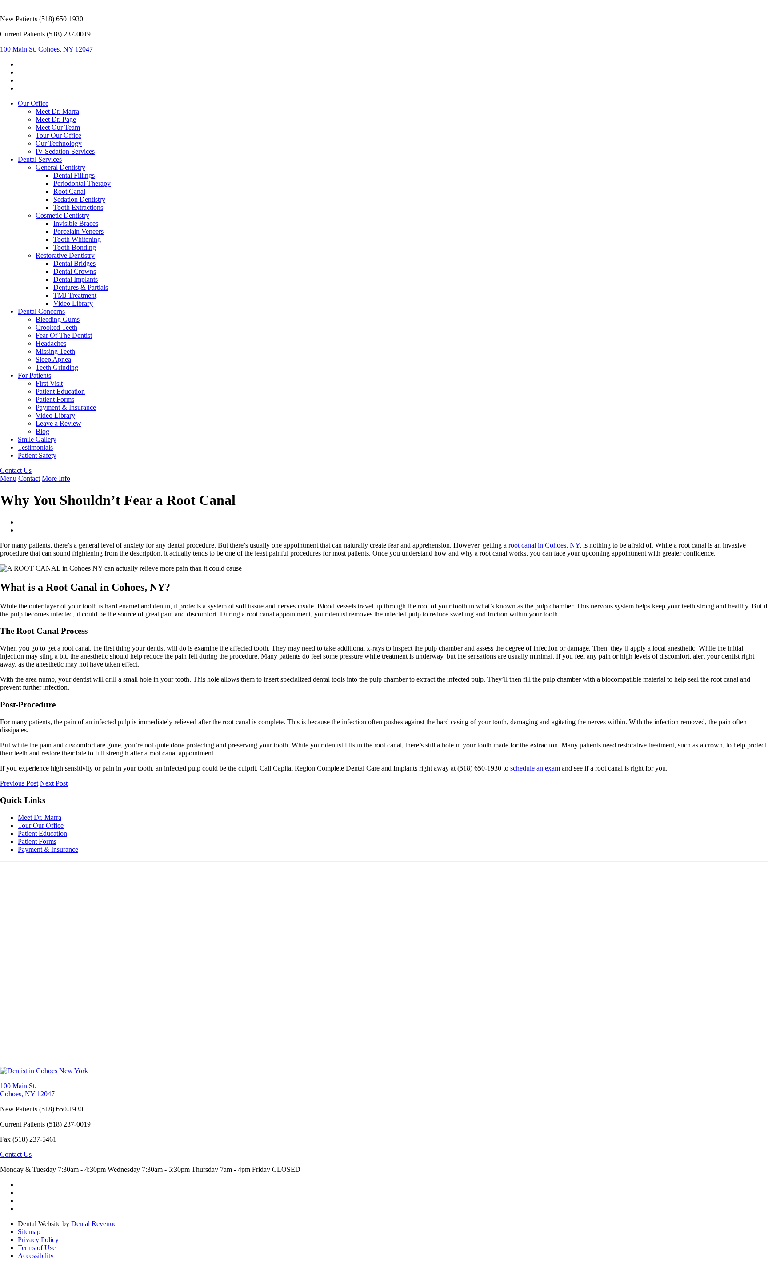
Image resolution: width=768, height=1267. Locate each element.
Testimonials (35, 447)
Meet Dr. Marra (57, 111)
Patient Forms (55, 399)
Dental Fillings (74, 175)
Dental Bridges (74, 263)
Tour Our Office (58, 135)
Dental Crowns (74, 271)
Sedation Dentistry (79, 199)
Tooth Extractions (78, 207)
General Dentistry (60, 167)
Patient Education (60, 391)
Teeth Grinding (57, 367)
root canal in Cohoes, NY (544, 545)
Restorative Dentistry (65, 255)
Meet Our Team (58, 127)
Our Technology (59, 143)
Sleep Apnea (53, 359)
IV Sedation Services (65, 151)
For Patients (34, 375)
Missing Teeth (55, 351)
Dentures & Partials (80, 287)
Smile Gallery (37, 439)
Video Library (73, 303)
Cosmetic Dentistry (62, 215)
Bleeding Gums (58, 319)
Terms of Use (37, 1247)
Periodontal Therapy (82, 183)
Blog (42, 431)
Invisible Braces (75, 223)
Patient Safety (37, 455)
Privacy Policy (38, 1239)
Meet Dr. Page (56, 119)
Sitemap (29, 1231)
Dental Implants (75, 279)
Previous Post (19, 783)
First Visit (49, 383)
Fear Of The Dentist (64, 335)
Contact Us (16, 470)
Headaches (51, 343)
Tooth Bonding (74, 247)
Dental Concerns (41, 311)
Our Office (33, 103)
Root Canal (69, 191)
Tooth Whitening (77, 239)
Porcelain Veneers (78, 231)
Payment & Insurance (66, 407)
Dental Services (40, 159)
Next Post (54, 783)
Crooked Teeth (56, 327)
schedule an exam (535, 768)
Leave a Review (58, 423)
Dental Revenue (93, 1223)
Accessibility (36, 1255)
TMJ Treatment (74, 295)
